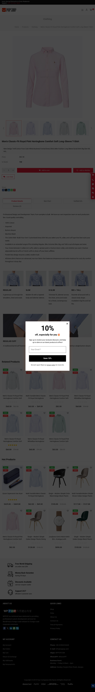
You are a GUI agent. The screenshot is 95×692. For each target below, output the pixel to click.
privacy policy (51, 365)
